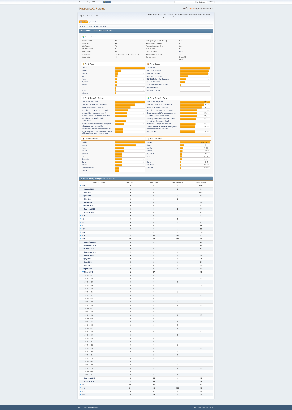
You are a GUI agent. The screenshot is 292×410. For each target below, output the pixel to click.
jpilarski (84, 85)
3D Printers (151, 68)
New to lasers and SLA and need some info (96, 129)
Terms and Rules (203, 408)
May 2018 (87, 265)
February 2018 (89, 378)
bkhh (181, 52)
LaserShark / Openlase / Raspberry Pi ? (95, 110)
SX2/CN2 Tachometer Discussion (158, 79)
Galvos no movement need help (93, 107)
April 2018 (88, 269)
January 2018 (89, 381)
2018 (83, 239)
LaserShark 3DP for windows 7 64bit (94, 104)
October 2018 (89, 249)
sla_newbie (85, 82)
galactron (85, 93)
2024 (83, 219)
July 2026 (87, 192)
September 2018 (90, 252)
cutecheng (150, 165)
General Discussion (153, 82)
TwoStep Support (153, 88)
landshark (85, 71)
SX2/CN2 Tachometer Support (157, 85)
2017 (83, 385)
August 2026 (89, 189)
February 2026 (89, 209)
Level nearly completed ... (91, 102)
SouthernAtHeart (88, 168)
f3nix (148, 156)
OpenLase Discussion (154, 71)
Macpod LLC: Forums (92, 8)
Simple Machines (93, 407)
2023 (83, 222)
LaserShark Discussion (154, 76)
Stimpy (84, 79)
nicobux (84, 90)
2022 (83, 226)
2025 (83, 216)
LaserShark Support (153, 73)
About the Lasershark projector (158, 116)
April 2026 (88, 202)
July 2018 (87, 259)
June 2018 (88, 262)
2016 (83, 388)
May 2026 (87, 199)
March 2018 (88, 272)
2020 (83, 232)
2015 (83, 391)
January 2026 (89, 212)
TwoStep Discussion (153, 90)
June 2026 (88, 196)
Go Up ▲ (211, 408)
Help (195, 408)
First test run (86, 121)
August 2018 (89, 255)
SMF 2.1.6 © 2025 (83, 407)
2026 (83, 186)
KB (83, 88)
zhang (84, 76)
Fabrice (84, 73)
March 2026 (88, 206)
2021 (83, 229)
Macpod (84, 68)
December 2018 (90, 242)
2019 (83, 235)
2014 (83, 395)
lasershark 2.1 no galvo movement (94, 113)
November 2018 (90, 245)
